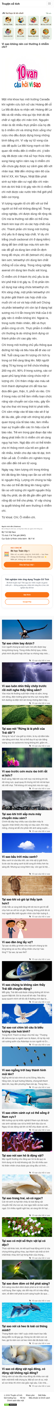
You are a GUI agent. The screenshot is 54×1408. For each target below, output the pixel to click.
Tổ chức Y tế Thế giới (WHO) (14, 535)
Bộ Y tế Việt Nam (9, 532)
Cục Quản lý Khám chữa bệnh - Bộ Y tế (18, 538)
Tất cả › (49, 13)
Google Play (27, 602)
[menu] (49, 3)
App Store (27, 595)
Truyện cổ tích (11, 3)
